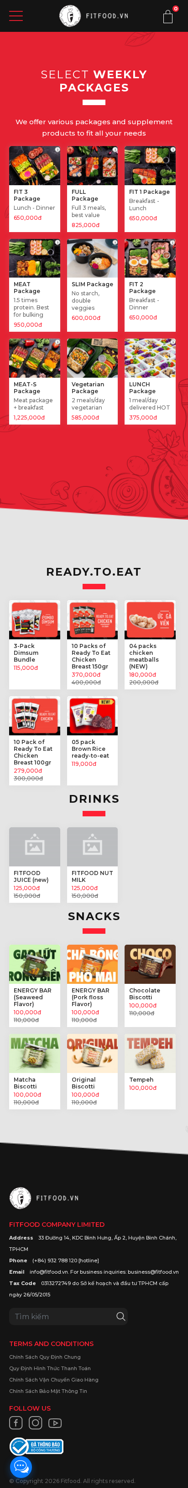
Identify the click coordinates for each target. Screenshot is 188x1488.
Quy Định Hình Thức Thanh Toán (50, 1368)
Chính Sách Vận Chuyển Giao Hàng (54, 1380)
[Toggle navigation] (16, 16)
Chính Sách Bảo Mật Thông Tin (48, 1391)
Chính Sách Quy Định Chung (45, 1357)
